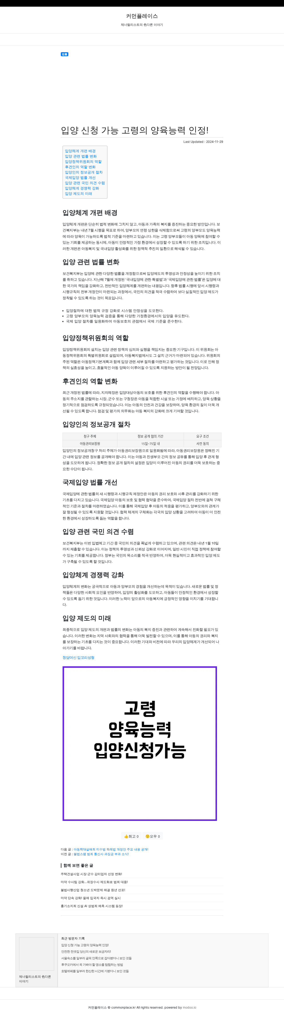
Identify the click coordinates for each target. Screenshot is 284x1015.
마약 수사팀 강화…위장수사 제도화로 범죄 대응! (94, 882)
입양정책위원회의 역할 (83, 161)
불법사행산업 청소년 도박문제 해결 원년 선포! (93, 890)
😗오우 (152, 836)
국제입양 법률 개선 (80, 177)
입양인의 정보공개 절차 (84, 172)
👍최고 (131, 836)
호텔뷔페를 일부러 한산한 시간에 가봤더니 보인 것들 (95, 971)
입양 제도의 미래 (78, 193)
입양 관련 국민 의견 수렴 (85, 183)
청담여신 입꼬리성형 (79, 657)
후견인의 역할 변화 (80, 167)
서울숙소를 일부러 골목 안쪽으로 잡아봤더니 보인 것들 (96, 958)
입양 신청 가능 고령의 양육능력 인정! (84, 945)
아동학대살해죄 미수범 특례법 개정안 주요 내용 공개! (111, 849)
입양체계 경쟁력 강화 (82, 188)
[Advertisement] (142, 90)
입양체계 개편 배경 (80, 151)
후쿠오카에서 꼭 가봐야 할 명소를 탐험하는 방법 (92, 964)
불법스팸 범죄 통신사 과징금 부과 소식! (101, 854)
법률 (64, 54)
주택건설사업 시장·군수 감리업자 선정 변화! (91, 874)
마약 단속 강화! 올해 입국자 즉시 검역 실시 (91, 898)
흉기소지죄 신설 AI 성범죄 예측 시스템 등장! (92, 906)
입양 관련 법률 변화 (81, 156)
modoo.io (189, 1007)
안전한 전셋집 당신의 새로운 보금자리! (86, 951)
